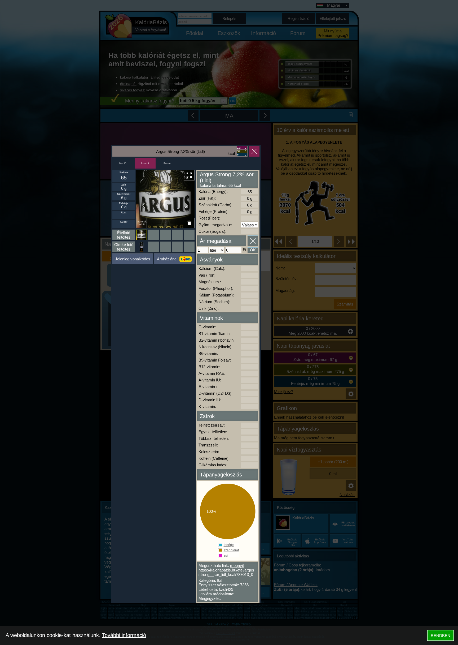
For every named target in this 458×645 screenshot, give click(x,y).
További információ (124, 635)
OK (253, 250)
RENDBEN (440, 635)
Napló (122, 163)
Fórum (167, 163)
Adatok (145, 163)
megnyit (237, 565)
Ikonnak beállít (142, 223)
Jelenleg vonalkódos (132, 259)
